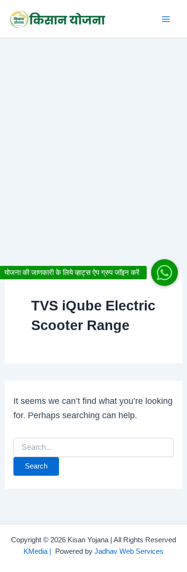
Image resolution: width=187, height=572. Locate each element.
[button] (164, 272)
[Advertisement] (93, 136)
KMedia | (39, 551)
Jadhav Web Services (129, 551)
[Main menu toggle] (166, 19)
